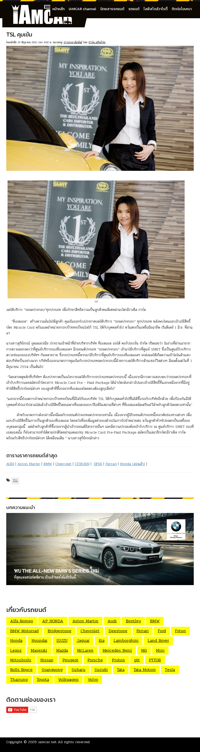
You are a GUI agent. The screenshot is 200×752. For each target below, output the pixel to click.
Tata (120, 669)
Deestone (118, 631)
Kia (101, 640)
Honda (16, 640)
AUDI (10, 464)
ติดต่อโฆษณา (182, 9)
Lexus (16, 650)
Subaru (78, 669)
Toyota (43, 679)
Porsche (95, 660)
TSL (15, 480)
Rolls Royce (21, 669)
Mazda (62, 650)
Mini (160, 650)
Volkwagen (68, 679)
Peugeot (70, 660)
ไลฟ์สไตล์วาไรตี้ (155, 9)
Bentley (133, 621)
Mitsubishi (20, 660)
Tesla (170, 669)
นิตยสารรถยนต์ (112, 9)
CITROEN (82, 464)
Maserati (39, 650)
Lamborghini (126, 640)
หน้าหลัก (58, 9)
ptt (137, 660)
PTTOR (155, 660)
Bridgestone (59, 631)
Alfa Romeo (21, 621)
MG (144, 650)
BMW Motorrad (24, 631)
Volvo (93, 679)
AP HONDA (52, 621)
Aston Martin (28, 464)
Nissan (46, 660)
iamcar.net (48, 742)
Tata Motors (145, 669)
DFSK (98, 464)
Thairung (19, 679)
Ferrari (111, 464)
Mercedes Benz (117, 650)
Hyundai (39, 640)
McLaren (85, 650)
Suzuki (101, 669)
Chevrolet (63, 464)
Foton (180, 631)
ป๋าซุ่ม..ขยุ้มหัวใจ (97, 42)
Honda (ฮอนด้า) (132, 464)
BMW (47, 464)
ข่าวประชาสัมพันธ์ (73, 42)
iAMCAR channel (82, 9)
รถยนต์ (133, 9)
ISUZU (62, 640)
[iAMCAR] (46, 7)
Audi (112, 621)
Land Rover (158, 640)
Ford (162, 631)
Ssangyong (52, 669)
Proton (118, 660)
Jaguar (83, 640)
